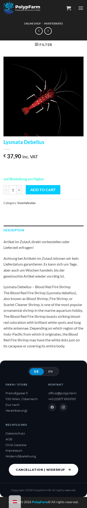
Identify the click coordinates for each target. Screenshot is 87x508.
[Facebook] (52, 407)
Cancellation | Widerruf (40, 469)
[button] (68, 8)
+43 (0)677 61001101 (62, 399)
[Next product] (38, 30)
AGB (9, 439)
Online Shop (32, 23)
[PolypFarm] (21, 8)
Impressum (14, 450)
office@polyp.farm (62, 393)
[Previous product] (48, 30)
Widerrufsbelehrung (21, 456)
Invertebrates (53, 23)
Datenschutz (15, 433)
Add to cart (43, 190)
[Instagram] (63, 407)
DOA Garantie (16, 445)
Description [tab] (13, 230)
